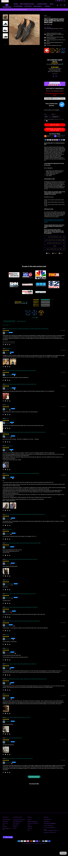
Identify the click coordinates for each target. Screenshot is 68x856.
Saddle (7, 634)
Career (29, 824)
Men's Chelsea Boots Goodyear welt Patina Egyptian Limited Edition (22, 473)
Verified (34, 317)
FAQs (54, 246)
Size (45, 114)
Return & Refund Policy (54, 242)
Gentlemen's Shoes (27, 4)
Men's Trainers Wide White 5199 (14, 737)
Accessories (18, 6)
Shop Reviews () (21, 321)
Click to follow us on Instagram (51, 109)
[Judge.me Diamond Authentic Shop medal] (28, 312)
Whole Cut (8, 348)
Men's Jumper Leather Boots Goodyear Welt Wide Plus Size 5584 (22, 607)
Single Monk (9, 529)
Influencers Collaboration (33, 823)
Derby (7, 418)
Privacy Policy (16, 824)
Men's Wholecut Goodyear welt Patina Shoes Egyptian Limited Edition (23, 620)
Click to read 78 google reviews (55, 91)
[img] (54, 63)
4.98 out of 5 (25, 302)
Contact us (15, 826)
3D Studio (28, 6)
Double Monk (9, 445)
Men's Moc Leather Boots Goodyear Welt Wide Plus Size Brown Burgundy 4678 (25, 514)
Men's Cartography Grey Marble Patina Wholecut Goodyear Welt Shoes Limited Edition (27, 328)
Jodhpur (8, 693)
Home (16, 4)
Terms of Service (16, 823)
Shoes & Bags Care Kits (6, 829)
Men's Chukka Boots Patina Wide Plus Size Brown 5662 (19, 758)
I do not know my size (55, 236)
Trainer (7, 404)
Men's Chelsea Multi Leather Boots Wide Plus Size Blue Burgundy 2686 (23, 542)
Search (14, 828)
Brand (47, 6)
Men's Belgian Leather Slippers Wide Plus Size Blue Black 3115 (21, 384)
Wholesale (38, 6)
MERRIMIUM (47, 17)
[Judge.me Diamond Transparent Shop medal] (34, 312)
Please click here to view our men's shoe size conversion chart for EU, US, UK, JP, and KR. (54, 221)
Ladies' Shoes (5, 821)
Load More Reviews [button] (34, 776)
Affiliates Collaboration (32, 821)
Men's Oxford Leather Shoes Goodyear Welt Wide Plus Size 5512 (22, 559)
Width (53, 114)
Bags (51, 4)
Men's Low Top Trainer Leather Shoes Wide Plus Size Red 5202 (21, 663)
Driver (7, 648)
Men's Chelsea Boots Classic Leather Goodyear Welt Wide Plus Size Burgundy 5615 (26, 678)
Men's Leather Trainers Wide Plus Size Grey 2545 (18, 717)
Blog (29, 830)
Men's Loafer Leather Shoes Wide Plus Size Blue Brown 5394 (20, 593)
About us (29, 819)
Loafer (7, 579)
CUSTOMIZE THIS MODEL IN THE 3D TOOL (54, 129)
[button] (36, 299)
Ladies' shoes (42, 4)
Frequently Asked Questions (19, 819)
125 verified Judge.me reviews (53, 64)
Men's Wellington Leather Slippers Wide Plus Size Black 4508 (21, 370)
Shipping (51, 28)
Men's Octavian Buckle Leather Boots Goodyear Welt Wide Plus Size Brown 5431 (25, 432)
